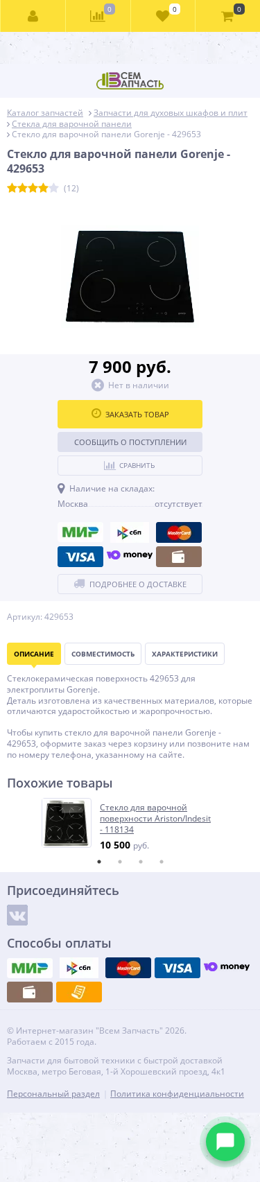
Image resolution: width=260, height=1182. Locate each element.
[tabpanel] (130, 824)
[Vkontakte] (17, 915)
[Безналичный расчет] (79, 992)
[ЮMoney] (130, 556)
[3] (33, 188)
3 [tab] (141, 862)
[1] (12, 188)
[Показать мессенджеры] (225, 1141)
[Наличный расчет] (179, 556)
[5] (54, 188)
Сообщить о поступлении (130, 442)
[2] (22, 188)
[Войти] (33, 16)
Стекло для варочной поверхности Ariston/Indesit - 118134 (155, 818)
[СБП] (130, 532)
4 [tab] (161, 862)
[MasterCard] (179, 532)
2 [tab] (120, 862)
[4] (43, 188)
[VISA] (80, 556)
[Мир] (80, 532)
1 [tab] (99, 862)
